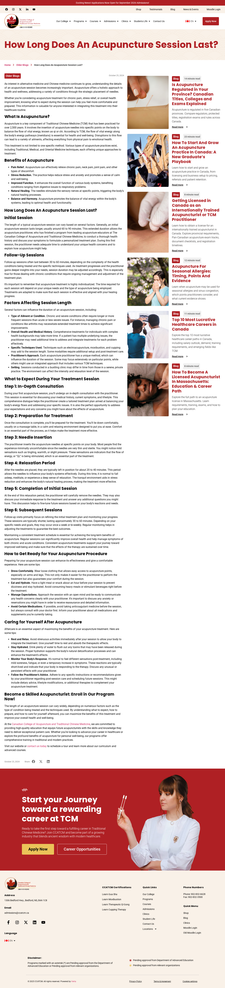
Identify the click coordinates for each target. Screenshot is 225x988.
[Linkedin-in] (27, 9)
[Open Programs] (86, 21)
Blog (172, 9)
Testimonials (155, 9)
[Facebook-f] (8, 922)
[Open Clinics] (130, 21)
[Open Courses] (100, 21)
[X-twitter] (20, 9)
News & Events (190, 9)
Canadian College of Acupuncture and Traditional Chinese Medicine (51, 724)
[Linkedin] (35, 922)
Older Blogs (22, 65)
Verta (73, 981)
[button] (33, 761)
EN (192, 21)
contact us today (37, 746)
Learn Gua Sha (109, 894)
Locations (148, 929)
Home (7, 65)
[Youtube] (34, 9)
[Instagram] (13, 9)
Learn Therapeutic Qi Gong (115, 904)
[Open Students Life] (149, 21)
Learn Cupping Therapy (114, 909)
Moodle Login (214, 9)
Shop (138, 9)
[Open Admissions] (118, 21)
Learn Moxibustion (111, 899)
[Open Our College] (70, 21)
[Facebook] (6, 9)
